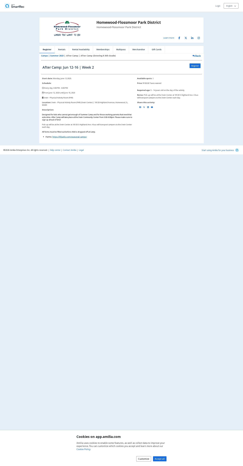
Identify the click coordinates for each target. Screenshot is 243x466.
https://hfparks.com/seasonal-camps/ (69, 136)
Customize (143, 458)
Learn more (168, 37)
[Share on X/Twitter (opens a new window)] (144, 107)
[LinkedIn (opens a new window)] (192, 37)
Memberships (102, 49)
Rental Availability (81, 49)
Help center (55, 150)
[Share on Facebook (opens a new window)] (140, 107)
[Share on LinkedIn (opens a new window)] (148, 107)
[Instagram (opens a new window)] (198, 37)
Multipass (121, 49)
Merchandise (138, 49)
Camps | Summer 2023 (52, 55)
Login (217, 6)
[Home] (14, 6)
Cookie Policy (83, 449)
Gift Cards (156, 49)
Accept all (160, 458)
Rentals (61, 49)
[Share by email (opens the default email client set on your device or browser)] (152, 107)
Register (47, 49)
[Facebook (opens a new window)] (179, 37)
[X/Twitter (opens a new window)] (185, 37)
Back (198, 55)
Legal (81, 150)
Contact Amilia (69, 150)
